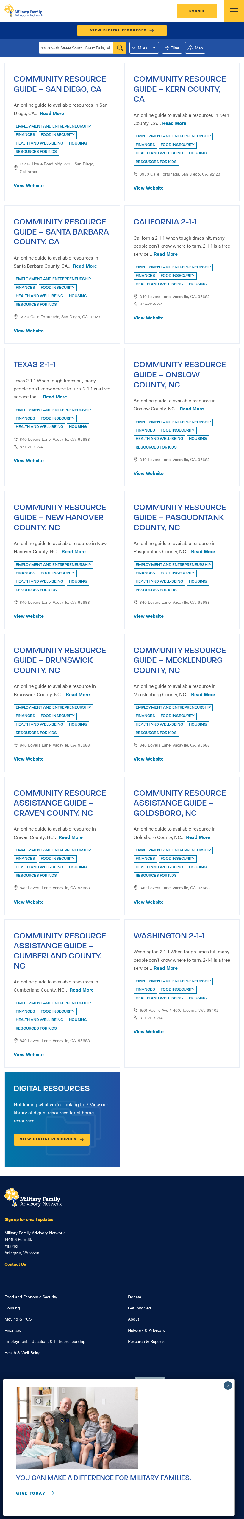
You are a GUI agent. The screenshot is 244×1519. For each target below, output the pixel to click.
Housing (12, 1308)
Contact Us (15, 1264)
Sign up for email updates (28, 1219)
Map (199, 48)
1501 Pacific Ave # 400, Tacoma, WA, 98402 (179, 1010)
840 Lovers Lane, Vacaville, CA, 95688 (175, 296)
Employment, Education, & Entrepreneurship (44, 1341)
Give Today (31, 1493)
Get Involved (139, 1308)
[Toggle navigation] (234, 11)
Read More (52, 113)
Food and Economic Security (30, 1297)
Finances (12, 1330)
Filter (175, 48)
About (133, 1319)
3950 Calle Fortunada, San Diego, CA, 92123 (180, 174)
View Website (29, 185)
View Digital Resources (118, 30)
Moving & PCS (18, 1319)
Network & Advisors (146, 1330)
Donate (197, 11)
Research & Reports (146, 1341)
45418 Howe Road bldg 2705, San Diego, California (57, 167)
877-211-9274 (151, 304)
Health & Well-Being (22, 1352)
